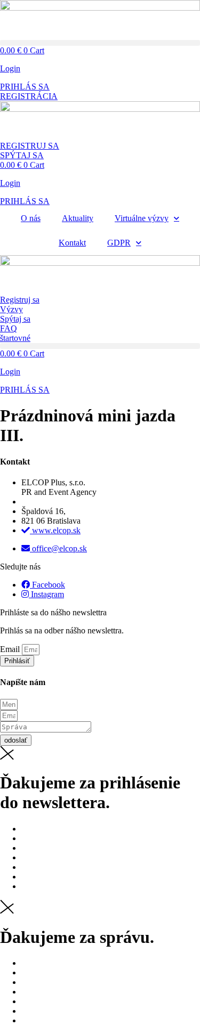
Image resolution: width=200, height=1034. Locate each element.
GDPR (119, 242)
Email (11, 649)
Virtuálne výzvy (142, 218)
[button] (100, 43)
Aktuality (77, 218)
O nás (31, 218)
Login (10, 68)
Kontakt (72, 242)
